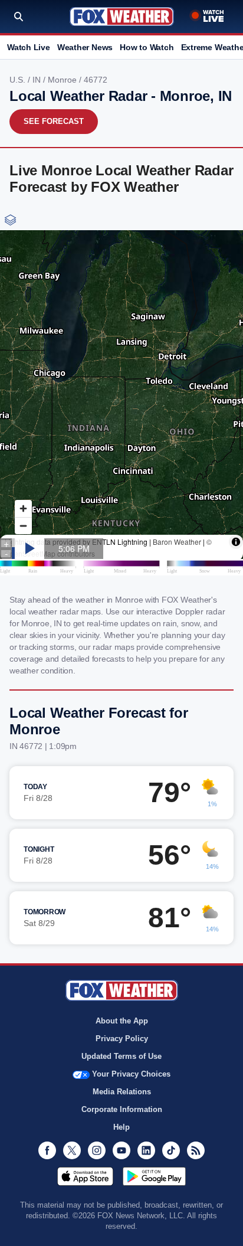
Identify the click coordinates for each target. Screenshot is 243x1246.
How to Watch (146, 47)
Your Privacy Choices (131, 1074)
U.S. (18, 79)
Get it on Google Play (154, 1176)
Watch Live (28, 47)
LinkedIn (146, 1150)
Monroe (63, 79)
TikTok (171, 1150)
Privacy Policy (122, 1038)
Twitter (72, 1150)
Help (121, 1127)
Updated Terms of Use (121, 1056)
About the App (122, 1020)
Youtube (121, 1150)
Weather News (85, 47)
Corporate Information (121, 1109)
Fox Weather (122, 16)
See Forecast (54, 121)
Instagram (97, 1150)
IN (37, 79)
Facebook (47, 1150)
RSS (196, 1150)
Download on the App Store (85, 1176)
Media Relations (122, 1091)
